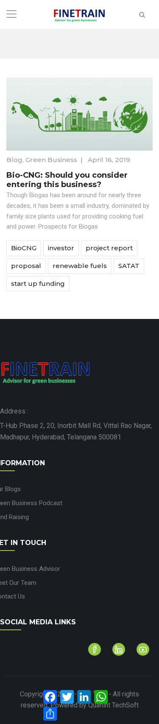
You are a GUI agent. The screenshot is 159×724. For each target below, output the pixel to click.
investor (61, 248)
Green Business (51, 160)
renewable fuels (80, 266)
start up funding (38, 284)
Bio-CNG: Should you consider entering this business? (67, 180)
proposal (26, 266)
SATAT (128, 266)
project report (109, 248)
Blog (14, 160)
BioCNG (23, 248)
